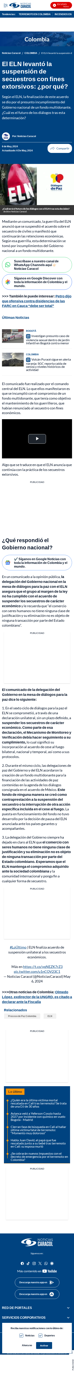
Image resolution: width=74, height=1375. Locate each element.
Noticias (30, 1335)
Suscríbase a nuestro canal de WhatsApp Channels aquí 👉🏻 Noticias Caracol (36, 264)
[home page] (37, 1242)
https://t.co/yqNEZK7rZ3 (43, 966)
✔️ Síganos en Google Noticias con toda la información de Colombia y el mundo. (40, 562)
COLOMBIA (30, 53)
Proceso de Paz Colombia (22, 1016)
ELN (50, 1016)
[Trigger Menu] (5, 5)
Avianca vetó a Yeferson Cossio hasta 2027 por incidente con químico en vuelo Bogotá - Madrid (38, 1116)
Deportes (49, 1335)
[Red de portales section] (68, 1308)
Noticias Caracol (11, 53)
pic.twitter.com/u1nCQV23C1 (37, 971)
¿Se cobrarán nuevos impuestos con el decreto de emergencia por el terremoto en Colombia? (39, 1156)
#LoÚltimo (18, 947)
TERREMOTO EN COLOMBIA (35, 14)
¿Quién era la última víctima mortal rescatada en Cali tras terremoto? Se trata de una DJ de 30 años (39, 1103)
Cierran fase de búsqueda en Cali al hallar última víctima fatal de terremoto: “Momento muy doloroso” (38, 1130)
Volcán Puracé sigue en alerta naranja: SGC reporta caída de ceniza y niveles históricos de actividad (48, 364)
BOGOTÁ (31, 330)
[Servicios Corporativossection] (68, 1318)
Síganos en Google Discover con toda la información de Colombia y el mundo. (40, 281)
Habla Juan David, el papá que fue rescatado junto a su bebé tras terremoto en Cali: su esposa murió (38, 1143)
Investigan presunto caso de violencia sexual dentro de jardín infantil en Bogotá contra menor (48, 339)
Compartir (60, 148)
